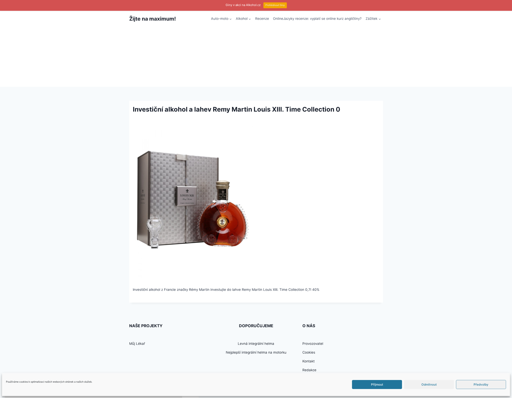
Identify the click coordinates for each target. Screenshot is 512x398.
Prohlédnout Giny (275, 5)
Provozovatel (312, 344)
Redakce (309, 370)
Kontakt (308, 361)
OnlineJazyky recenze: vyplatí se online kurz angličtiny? (317, 19)
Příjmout (377, 384)
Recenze (262, 19)
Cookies (308, 352)
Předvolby (481, 384)
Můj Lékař (137, 344)
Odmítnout (429, 384)
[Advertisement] (256, 57)
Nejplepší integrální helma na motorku (256, 352)
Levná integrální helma (256, 344)
